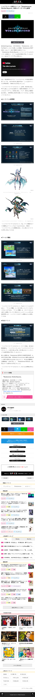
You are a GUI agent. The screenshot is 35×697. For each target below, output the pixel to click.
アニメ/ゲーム (6, 486)
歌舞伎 (5, 674)
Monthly (29, 539)
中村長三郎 (25, 681)
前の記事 (5, 478)
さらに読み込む (17, 665)
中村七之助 (16, 677)
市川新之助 (23, 674)
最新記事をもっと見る (17, 607)
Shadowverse (17, 486)
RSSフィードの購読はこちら (18, 433)
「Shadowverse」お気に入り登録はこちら (15, 397)
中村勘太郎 (16, 681)
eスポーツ (27, 486)
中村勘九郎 (25, 677)
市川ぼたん (6, 677)
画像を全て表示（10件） (18, 42)
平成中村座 (6, 681)
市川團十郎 (13, 674)
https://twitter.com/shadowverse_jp (12, 391)
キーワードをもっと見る (27, 688)
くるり (5, 684)
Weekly (17, 539)
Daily (6, 539)
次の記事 (30, 478)
